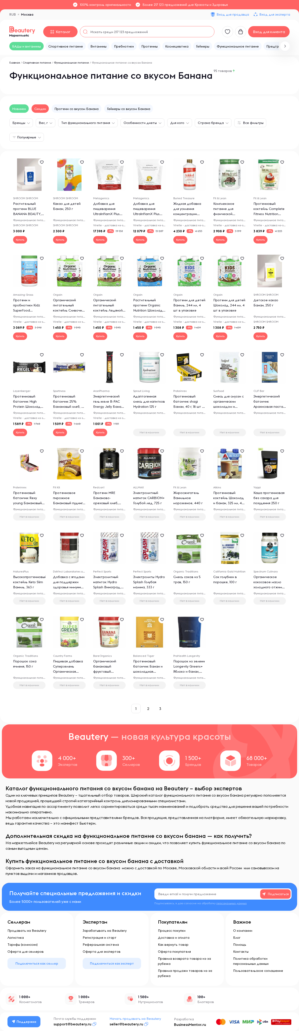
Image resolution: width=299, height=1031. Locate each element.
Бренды (18, 123)
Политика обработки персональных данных (251, 961)
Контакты (241, 951)
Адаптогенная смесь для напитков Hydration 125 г (149, 401)
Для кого (177, 123)
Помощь (239, 944)
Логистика (15, 937)
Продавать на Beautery (26, 930)
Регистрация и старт (100, 937)
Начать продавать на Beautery (135, 1019)
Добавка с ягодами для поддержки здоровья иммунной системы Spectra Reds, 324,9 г (69, 587)
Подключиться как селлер (36, 963)
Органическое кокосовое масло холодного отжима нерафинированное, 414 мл (270, 587)
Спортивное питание (37, 62)
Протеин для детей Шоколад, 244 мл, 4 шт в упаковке (229, 305)
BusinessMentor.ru (190, 1024)
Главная (14, 62)
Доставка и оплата (173, 937)
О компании (242, 930)
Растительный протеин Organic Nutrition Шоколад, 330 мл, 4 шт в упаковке (148, 310)
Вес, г (43, 123)
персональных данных (231, 903)
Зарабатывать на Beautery (105, 930)
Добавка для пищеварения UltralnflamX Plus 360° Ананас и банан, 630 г (146, 214)
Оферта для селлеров (25, 951)
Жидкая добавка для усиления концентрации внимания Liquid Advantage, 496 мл (188, 214)
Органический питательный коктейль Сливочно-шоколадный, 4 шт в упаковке (69, 310)
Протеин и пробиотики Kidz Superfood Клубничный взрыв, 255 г (28, 310)
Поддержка (26, 1022)
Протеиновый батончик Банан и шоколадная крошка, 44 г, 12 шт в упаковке (149, 671)
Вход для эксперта (274, 14)
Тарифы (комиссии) (22, 944)
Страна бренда (211, 123)
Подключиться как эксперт (112, 963)
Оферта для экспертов (102, 951)
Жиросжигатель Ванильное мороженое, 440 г (188, 498)
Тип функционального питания (85, 123)
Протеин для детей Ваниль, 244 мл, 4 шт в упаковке (189, 305)
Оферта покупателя (174, 951)
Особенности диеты (140, 123)
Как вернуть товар (173, 944)
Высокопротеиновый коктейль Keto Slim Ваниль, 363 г (30, 582)
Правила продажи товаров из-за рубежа (185, 973)
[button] (285, 46)
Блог (236, 937)
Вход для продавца (233, 14)
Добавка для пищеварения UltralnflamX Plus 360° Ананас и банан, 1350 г (106, 214)
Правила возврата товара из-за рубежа (184, 961)
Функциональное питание (71, 62)
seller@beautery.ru (126, 1024)
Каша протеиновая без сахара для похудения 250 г (269, 498)
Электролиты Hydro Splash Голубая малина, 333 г (149, 582)
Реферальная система (101, 944)
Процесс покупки (171, 930)
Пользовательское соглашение (258, 971)
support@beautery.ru (72, 1024)
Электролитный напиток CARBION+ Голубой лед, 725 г (149, 498)
